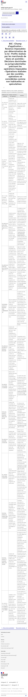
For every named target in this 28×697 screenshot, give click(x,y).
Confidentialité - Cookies (6, 691)
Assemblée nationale (5, 653)
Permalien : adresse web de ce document (9, 34)
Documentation (4, 646)
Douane (2, 659)
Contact (2, 636)
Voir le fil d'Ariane (4, 17)
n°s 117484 (4, 608)
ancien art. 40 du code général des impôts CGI (21, 233)
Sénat (2, 668)
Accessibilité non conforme (6, 688)
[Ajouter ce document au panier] (6, 34)
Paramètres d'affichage (17, 691)
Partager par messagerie (13, 37)
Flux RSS (2, 641)
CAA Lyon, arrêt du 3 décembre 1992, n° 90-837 (4, 415)
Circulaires (3, 657)
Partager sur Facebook (2, 37)
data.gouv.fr (14, 685)
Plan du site (22, 688)
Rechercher (17, 13)
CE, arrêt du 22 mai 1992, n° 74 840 (4, 386)
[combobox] (9, 13)
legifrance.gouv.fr (5, 685)
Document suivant (21, 40)
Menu (26, 2)
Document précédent (8, 40)
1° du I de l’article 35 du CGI (21, 424)
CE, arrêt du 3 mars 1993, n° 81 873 (5, 441)
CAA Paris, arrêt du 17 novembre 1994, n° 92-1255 (4, 561)
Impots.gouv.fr (4, 666)
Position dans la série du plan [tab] (8, 24)
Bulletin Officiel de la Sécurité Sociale (8, 655)
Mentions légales (15, 688)
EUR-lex (2, 661)
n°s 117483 (4, 606)
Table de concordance (5, 644)
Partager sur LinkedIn (9, 37)
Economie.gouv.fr (4, 663)
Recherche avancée (7, 15)
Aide (2, 634)
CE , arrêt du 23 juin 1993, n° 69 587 (4, 476)
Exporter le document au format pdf (2, 34)
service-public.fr (13, 682)
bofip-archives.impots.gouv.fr (6, 648)
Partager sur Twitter (6, 37)
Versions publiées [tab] (6, 27)
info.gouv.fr (4, 682)
